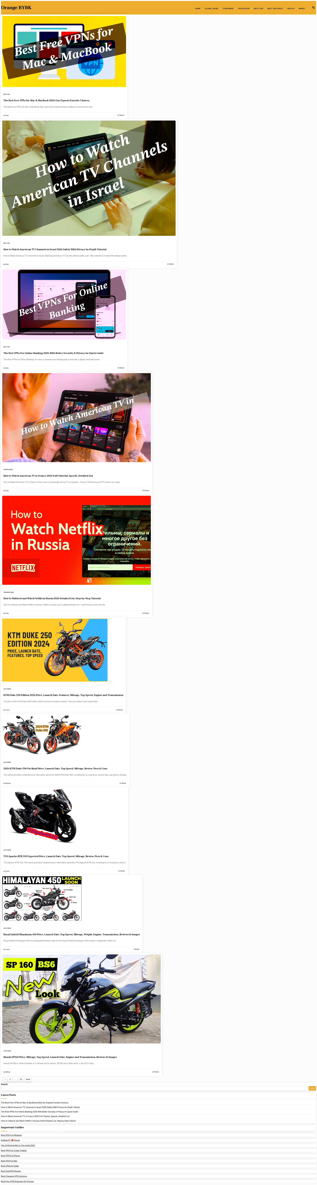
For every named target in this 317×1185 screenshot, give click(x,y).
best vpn (6, 94)
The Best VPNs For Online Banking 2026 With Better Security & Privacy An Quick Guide (53, 353)
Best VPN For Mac (9, 1161)
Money (302, 9)
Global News (211, 9)
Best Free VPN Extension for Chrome (17, 1181)
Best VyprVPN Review (11, 1171)
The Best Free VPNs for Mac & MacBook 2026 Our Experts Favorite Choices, (46, 100)
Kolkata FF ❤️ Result (10, 1140)
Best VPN (258, 9)
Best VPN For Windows (11, 1135)
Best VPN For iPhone (10, 1156)
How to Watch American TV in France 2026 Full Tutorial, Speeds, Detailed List (48, 475)
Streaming (228, 9)
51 (21, 1079)
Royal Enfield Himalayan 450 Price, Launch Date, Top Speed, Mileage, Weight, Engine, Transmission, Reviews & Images (71, 934)
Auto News (7, 689)
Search (4, 1084)
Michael (8, 783)
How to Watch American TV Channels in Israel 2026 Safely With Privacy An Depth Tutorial (54, 249)
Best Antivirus (275, 9)
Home (197, 9)
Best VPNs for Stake (10, 1166)
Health (290, 9)
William (7, 1072)
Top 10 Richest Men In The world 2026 (18, 1145)
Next (28, 1079)
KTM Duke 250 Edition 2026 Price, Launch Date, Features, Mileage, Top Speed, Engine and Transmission (63, 695)
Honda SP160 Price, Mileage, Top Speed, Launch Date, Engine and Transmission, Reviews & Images (60, 1057)
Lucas (7, 710)
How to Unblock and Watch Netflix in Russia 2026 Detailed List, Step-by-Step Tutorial (52, 598)
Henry (7, 871)
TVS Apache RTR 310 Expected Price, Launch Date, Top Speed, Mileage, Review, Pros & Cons (56, 856)
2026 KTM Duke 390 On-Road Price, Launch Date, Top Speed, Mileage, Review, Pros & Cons (55, 768)
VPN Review (244, 9)
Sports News (8, 469)
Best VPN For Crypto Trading (14, 1151)
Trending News (8, 592)
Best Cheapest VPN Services (14, 1176)
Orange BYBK (16, 7)
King (7, 115)
